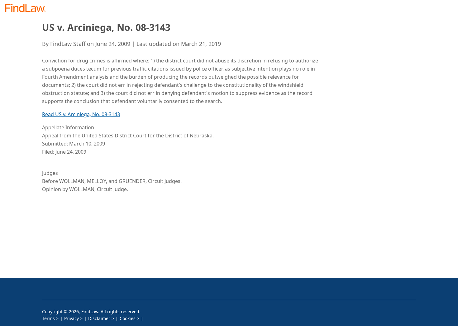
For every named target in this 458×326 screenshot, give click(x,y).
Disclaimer (99, 318)
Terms (48, 318)
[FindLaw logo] (28, 8)
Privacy (71, 318)
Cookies (128, 318)
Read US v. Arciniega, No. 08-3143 (81, 114)
